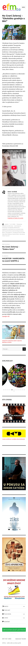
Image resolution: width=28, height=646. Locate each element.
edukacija (4, 227)
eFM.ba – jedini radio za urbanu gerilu (11, 643)
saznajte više (5, 316)
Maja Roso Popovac (7, 234)
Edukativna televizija (7, 226)
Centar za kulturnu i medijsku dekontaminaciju (13, 439)
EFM (3, 638)
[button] (3, 413)
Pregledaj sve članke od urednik (15, 218)
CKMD (9, 638)
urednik (6, 224)
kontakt (24, 638)
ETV (6, 638)
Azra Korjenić (17, 226)
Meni (23, 7)
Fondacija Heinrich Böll (19, 232)
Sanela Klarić (15, 234)
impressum (18, 638)
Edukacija (19, 224)
